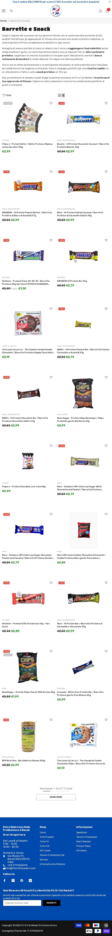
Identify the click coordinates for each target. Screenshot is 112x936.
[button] (59, 95)
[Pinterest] (21, 880)
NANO (4, 688)
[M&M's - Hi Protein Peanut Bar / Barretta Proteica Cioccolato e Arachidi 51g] (83, 324)
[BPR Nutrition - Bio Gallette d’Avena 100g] (28, 735)
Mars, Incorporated (66, 140)
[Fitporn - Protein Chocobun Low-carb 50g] (28, 461)
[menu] (3, 10)
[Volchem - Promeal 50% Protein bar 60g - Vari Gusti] (28, 598)
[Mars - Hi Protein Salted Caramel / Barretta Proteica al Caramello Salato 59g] (83, 187)
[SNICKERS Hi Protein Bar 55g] (83, 256)
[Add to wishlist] (51, 103)
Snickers (61, 277)
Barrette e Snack (20, 20)
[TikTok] (30, 880)
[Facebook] (4, 880)
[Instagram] (13, 880)
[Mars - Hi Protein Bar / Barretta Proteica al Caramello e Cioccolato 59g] (83, 598)
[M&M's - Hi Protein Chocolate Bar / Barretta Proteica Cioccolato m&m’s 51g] (28, 393)
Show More (56, 797)
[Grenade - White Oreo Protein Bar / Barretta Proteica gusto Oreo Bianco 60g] (83, 667)
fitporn (5, 140)
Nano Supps (62, 414)
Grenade (61, 688)
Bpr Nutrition (8, 757)
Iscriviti (51, 903)
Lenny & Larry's (9, 346)
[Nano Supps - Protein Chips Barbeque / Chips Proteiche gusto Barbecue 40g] (83, 393)
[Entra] (100, 10)
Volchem (6, 277)
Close (110, 2)
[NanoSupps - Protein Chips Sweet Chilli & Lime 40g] (28, 667)
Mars (59, 483)
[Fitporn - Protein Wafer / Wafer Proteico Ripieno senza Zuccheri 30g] (28, 119)
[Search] (11, 10)
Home (3, 20)
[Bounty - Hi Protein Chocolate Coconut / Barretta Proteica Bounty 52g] (83, 119)
